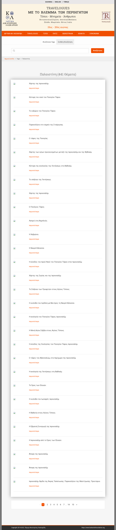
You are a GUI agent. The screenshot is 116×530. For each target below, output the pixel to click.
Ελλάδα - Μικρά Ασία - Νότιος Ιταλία (58, 22)
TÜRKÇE (66, 2)
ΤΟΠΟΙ (45, 33)
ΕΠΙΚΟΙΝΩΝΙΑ (94, 33)
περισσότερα (34, 88)
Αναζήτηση (97, 51)
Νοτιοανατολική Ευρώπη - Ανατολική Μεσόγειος (58, 20)
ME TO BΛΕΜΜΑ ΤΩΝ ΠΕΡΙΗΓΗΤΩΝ (58, 12)
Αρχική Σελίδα (9, 59)
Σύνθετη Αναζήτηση (65, 42)
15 (73, 505)
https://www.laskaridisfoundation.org (93, 527)
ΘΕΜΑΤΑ (81, 33)
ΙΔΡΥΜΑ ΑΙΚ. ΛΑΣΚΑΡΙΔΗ (13, 33)
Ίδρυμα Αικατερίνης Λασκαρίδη (35, 527)
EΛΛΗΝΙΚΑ (48, 2)
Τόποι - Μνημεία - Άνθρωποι (58, 16)
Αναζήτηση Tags (49, 42)
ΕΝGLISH (58, 2)
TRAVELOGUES (58, 8)
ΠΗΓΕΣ (55, 33)
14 (69, 505)
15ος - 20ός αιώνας (58, 27)
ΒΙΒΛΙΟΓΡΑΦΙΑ (68, 33)
